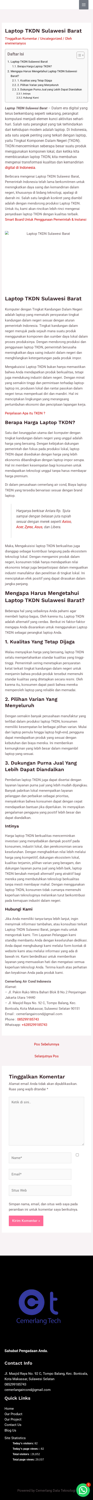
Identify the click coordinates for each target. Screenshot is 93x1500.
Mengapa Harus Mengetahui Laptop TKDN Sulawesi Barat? (44, 74)
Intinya (26, 93)
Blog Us (10, 1430)
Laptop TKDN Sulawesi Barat (29, 61)
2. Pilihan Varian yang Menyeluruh (37, 85)
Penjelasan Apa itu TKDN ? (25, 413)
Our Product (13, 1414)
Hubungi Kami (31, 97)
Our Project (13, 1419)
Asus (38, 527)
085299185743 (28, 1019)
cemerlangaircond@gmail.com (28, 1390)
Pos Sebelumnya (46, 1044)
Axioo (66, 521)
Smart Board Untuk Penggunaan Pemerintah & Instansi (45, 220)
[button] (83, 1490)
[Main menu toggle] (83, 4)
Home (9, 1409)
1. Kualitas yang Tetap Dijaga (34, 80)
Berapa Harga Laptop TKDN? (34, 66)
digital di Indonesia (20, 167)
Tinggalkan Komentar (21, 39)
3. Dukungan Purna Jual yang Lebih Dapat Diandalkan (49, 89)
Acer (19, 527)
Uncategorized (51, 39)
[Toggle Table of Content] (78, 55)
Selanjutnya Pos (47, 1056)
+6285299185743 (34, 1025)
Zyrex (29, 527)
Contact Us (13, 1425)
